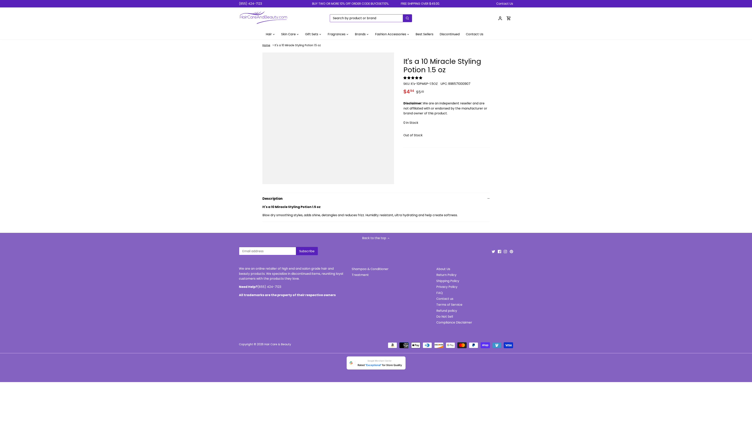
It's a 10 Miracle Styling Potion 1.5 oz (298, 45)
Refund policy (446, 310)
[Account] (500, 18)
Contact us (444, 298)
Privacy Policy (446, 287)
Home (266, 45)
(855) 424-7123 (250, 4)
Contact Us (504, 4)
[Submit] (407, 18)
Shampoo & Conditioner (370, 269)
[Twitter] (493, 251)
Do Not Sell (444, 316)
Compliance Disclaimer (454, 322)
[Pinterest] (511, 251)
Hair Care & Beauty (277, 344)
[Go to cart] (508, 18)
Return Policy (446, 275)
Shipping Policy (447, 281)
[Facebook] (499, 251)
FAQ (439, 293)
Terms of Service (449, 304)
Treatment (360, 275)
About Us (443, 269)
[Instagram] (505, 251)
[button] (413, 78)
